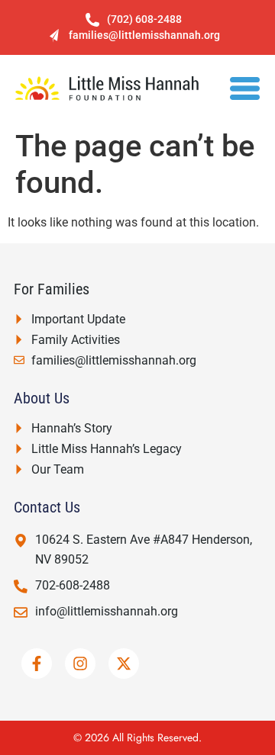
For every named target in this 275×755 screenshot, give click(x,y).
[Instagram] (80, 663)
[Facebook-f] (36, 663)
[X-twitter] (123, 663)
